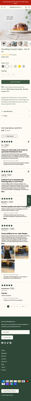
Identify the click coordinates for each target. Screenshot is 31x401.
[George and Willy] (15, 7)
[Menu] (2, 7)
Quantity (4, 71)
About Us (4, 361)
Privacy (3, 370)
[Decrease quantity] (3, 75)
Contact (3, 359)
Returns (3, 356)
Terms (3, 367)
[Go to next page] (26, 306)
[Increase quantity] (13, 75)
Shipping (4, 353)
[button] (5, 54)
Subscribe (7, 337)
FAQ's (3, 350)
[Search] (5, 7)
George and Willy (9, 395)
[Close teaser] (26, 206)
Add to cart (15, 82)
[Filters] (3, 136)
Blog (2, 364)
